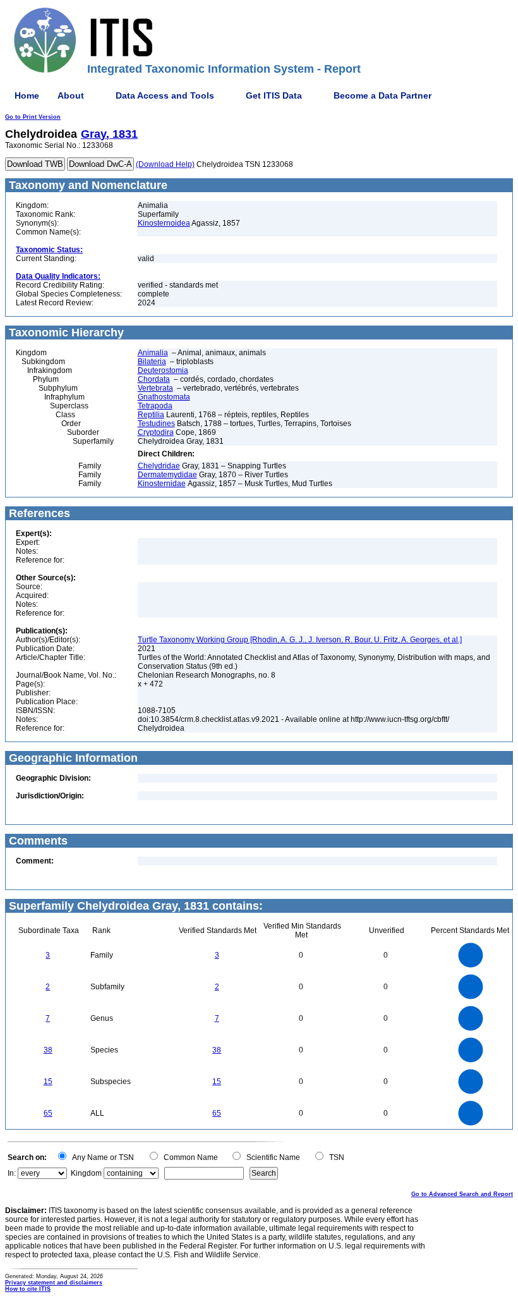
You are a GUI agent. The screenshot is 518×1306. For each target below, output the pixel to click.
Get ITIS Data (274, 95)
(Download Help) (165, 164)
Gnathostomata (164, 397)
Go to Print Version (33, 117)
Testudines (156, 423)
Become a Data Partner (382, 95)
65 (48, 1113)
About (70, 95)
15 (48, 1081)
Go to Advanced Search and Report (462, 1194)
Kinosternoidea (164, 223)
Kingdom (86, 1173)
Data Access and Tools (165, 95)
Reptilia (151, 414)
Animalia (153, 352)
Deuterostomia (163, 370)
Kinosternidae (162, 483)
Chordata (154, 379)
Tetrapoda (155, 405)
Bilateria (152, 361)
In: (12, 1173)
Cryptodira (156, 432)
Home (27, 95)
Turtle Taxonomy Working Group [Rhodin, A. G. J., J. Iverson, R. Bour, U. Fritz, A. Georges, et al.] (300, 639)
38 (48, 1050)
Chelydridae (159, 465)
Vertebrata (155, 388)
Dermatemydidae (167, 474)
